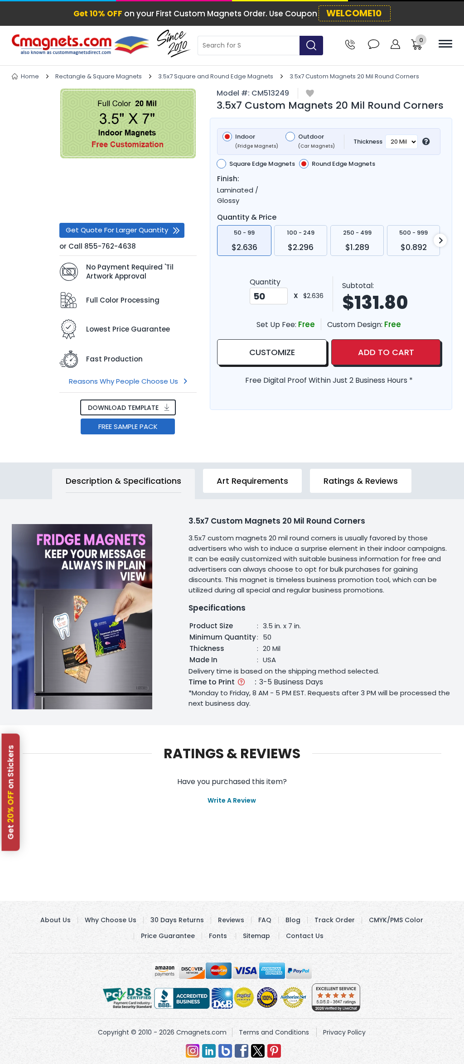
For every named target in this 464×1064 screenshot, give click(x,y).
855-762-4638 (110, 246)
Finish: (228, 179)
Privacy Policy (344, 1032)
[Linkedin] (209, 1051)
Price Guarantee (168, 935)
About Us (55, 919)
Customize (272, 352)
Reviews (231, 919)
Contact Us (305, 935)
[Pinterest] (274, 1051)
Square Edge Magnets (262, 164)
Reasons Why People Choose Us (123, 381)
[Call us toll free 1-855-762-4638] (350, 43)
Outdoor (316, 141)
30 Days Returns (177, 919)
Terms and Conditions (274, 1032)
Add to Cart (386, 352)
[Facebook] (241, 1051)
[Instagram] (192, 1051)
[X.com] (258, 1051)
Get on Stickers (10, 792)
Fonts (218, 935)
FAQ (264, 919)
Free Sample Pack (128, 426)
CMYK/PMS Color (396, 919)
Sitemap (256, 935)
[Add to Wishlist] (310, 94)
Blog (292, 919)
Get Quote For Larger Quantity (117, 230)
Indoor (256, 141)
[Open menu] (445, 43)
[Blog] (225, 1051)
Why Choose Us (110, 919)
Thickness (367, 141)
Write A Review (232, 800)
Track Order (334, 919)
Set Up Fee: (277, 324)
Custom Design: (355, 324)
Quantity (265, 282)
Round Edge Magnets (343, 164)
